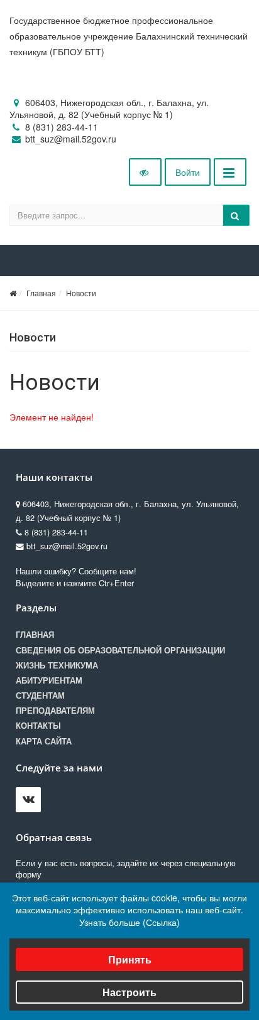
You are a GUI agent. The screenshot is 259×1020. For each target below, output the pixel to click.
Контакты (38, 725)
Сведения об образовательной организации (120, 650)
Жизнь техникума (57, 665)
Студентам (40, 695)
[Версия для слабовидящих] (145, 172)
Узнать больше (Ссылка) (129, 922)
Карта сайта (44, 741)
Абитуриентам (49, 680)
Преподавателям (55, 710)
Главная (41, 292)
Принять (130, 959)
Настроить (129, 992)
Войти (187, 172)
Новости (81, 292)
